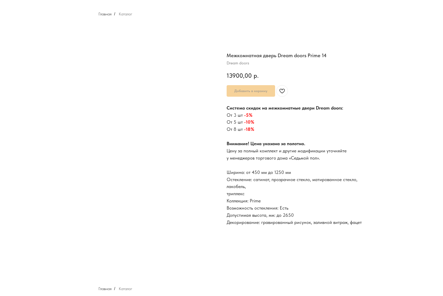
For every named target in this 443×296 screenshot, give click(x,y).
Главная (105, 14)
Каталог (125, 14)
